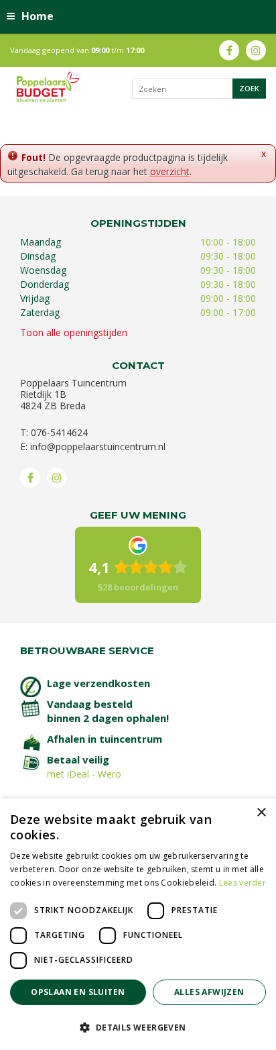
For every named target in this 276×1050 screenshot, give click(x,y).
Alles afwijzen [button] (209, 992)
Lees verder (242, 882)
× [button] (261, 813)
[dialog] (138, 924)
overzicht (170, 171)
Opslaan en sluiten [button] (78, 992)
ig (256, 50)
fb (229, 50)
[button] (138, 1027)
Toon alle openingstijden (73, 332)
